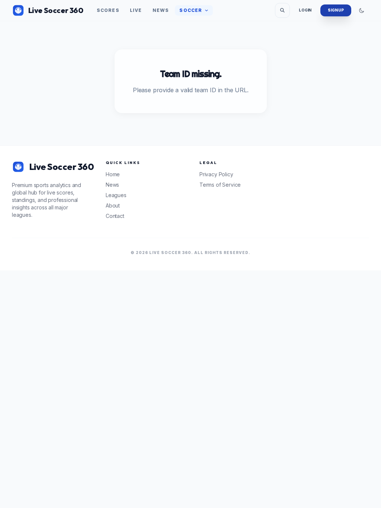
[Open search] (282, 10)
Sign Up (336, 10)
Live (136, 10)
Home (113, 174)
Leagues (116, 195)
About (113, 205)
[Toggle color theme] (361, 10)
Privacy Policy (216, 174)
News (161, 10)
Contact (115, 216)
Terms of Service (220, 184)
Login (305, 10)
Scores (108, 10)
